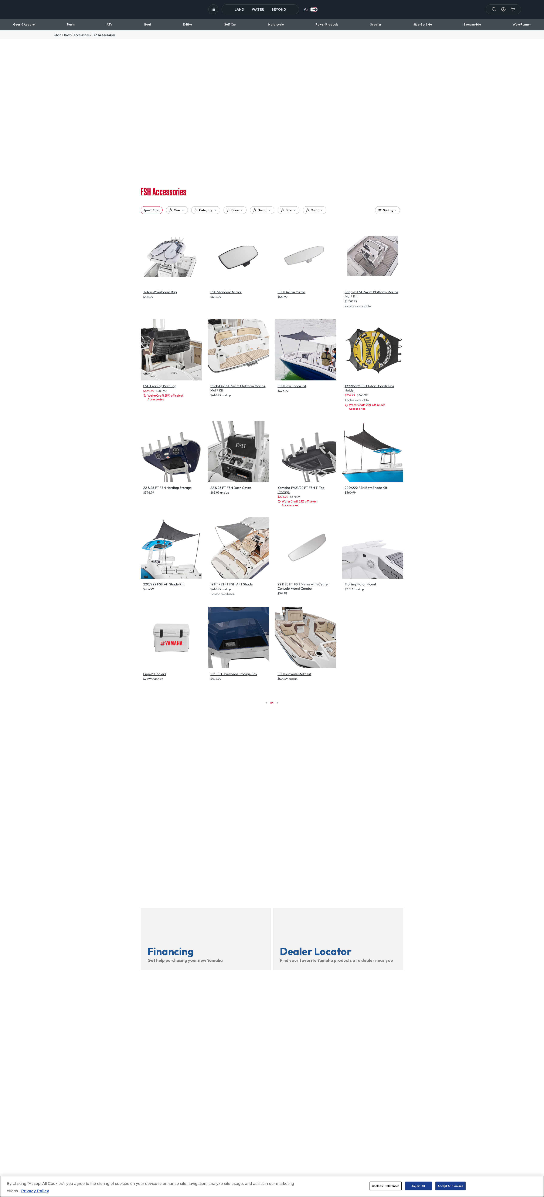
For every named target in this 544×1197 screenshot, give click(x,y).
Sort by (388, 210)
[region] (272, 1186)
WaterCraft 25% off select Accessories (165, 397)
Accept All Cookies (450, 1185)
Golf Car (230, 24)
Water (258, 9)
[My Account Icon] (503, 9)
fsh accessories (104, 35)
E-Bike (187, 24)
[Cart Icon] (512, 9)
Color (315, 210)
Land (239, 9)
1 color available (357, 400)
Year (177, 210)
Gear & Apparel (24, 24)
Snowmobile (472, 24)
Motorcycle (276, 24)
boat (67, 35)
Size (289, 210)
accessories (81, 35)
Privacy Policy (35, 1191)
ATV (109, 24)
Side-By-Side (422, 24)
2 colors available (358, 306)
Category (205, 210)
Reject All (418, 1185)
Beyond (279, 9)
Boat (147, 24)
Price (235, 210)
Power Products (327, 24)
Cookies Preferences (385, 1185)
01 (272, 703)
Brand (262, 210)
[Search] (494, 9)
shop (57, 35)
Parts (71, 24)
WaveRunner (522, 24)
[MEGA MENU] (213, 9)
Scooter (375, 24)
